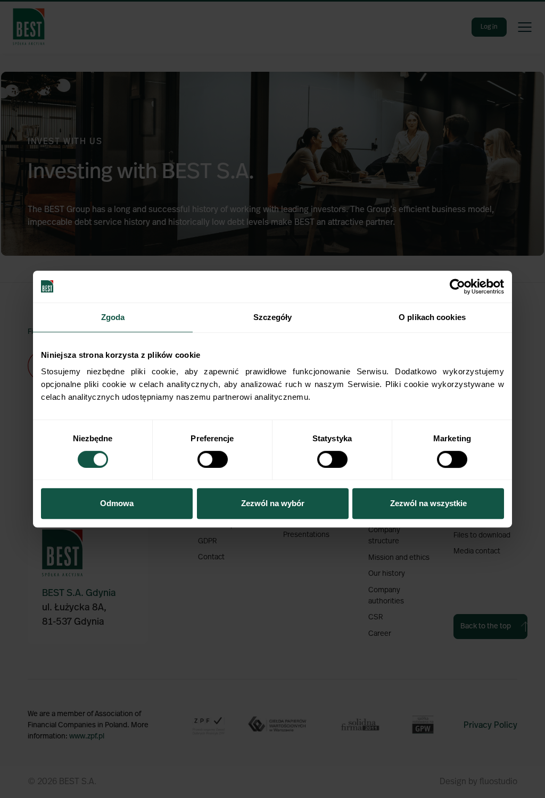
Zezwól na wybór (272, 503)
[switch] (212, 459)
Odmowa (117, 503)
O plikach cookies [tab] (432, 317)
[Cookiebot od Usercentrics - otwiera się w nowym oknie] (457, 287)
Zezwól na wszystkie (428, 503)
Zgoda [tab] (113, 317)
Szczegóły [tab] (272, 317)
